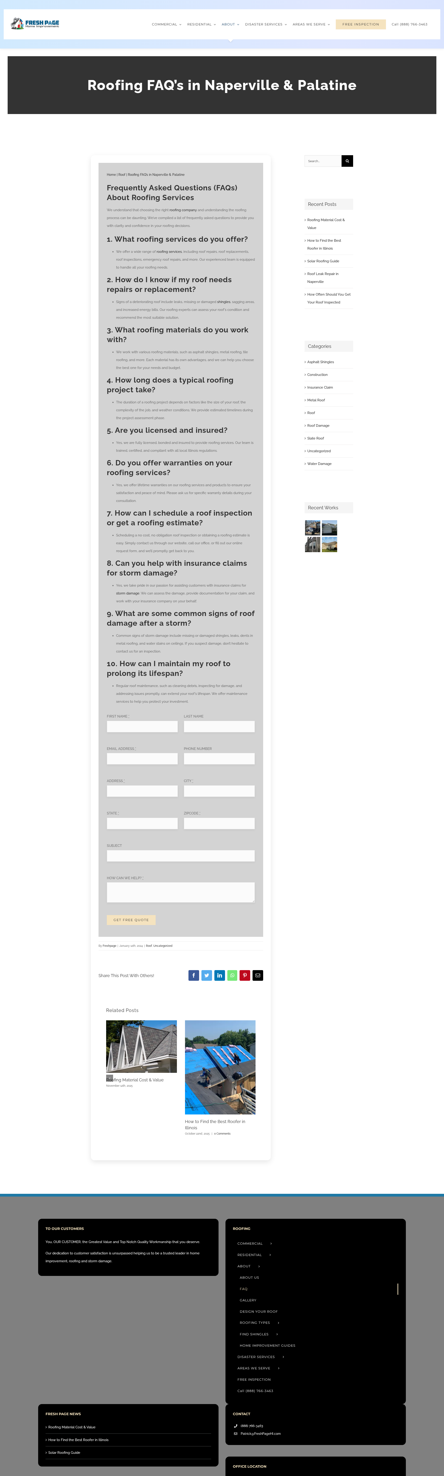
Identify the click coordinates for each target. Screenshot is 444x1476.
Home (111, 174)
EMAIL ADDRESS (121, 749)
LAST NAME (194, 716)
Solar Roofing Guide (323, 261)
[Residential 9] (313, 544)
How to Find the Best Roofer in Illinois (78, 1440)
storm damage (127, 593)
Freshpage (109, 945)
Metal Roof (316, 400)
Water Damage (319, 464)
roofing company (183, 210)
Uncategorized (163, 945)
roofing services (169, 252)
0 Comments (222, 1133)
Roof (121, 174)
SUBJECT (114, 846)
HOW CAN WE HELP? (125, 878)
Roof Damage (318, 426)
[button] (109, 1078)
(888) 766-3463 (252, 1426)
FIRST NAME (118, 716)
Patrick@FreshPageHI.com (261, 1434)
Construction (317, 375)
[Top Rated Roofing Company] (313, 528)
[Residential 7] (329, 544)
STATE (113, 813)
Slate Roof (315, 438)
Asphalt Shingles (320, 362)
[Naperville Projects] (329, 528)
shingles (223, 302)
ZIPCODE (192, 813)
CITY (188, 781)
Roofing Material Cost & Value (135, 1079)
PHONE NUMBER (198, 749)
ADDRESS (116, 781)
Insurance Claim (320, 387)
